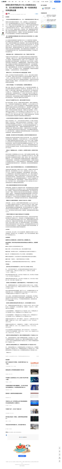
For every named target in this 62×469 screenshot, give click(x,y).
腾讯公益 (29, 461)
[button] (54, 8)
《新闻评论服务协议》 (19, 432)
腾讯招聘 (26, 461)
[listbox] (22, 394)
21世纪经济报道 (8, 366)
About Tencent (11, 461)
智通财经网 (7, 389)
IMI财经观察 (7, 413)
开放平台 (20, 461)
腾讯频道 (35, 461)
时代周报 (7, 405)
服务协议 (14, 461)
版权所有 (23, 465)
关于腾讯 (7, 461)
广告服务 (23, 461)
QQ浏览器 (32, 461)
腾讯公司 (21, 465)
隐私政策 (17, 461)
